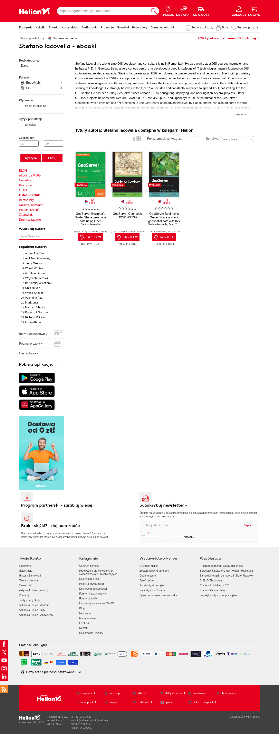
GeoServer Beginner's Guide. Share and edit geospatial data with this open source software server (164, 221)
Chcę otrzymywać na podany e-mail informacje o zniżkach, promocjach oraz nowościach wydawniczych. (188, 535)
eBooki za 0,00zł (30, 175)
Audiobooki (89, 27)
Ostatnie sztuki (29, 195)
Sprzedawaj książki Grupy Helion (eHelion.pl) (226, 570)
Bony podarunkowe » (33, 333)
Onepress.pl (87, 693)
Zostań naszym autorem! (154, 570)
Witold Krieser (34, 292)
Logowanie (25, 565)
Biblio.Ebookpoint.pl (204, 702)
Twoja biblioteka (28, 580)
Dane (24, 65)
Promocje (107, 27)
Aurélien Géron (35, 273)
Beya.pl (112, 702)
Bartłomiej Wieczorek (38, 282)
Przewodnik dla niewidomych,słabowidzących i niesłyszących (98, 572)
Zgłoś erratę (147, 580)
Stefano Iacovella (90, 224)
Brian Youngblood (179, 224)
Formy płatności (88, 598)
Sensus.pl (114, 693)
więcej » (189, 537)
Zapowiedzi (26, 214)
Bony (225, 27)
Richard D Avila (35, 317)
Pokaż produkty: (158, 138)
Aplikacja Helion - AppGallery (36, 614)
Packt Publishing (35, 105)
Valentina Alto (33, 297)
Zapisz (248, 525)
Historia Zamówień (30, 575)
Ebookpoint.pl (228, 693)
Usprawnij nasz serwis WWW (96, 603)
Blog (82, 608)
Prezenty (24, 595)
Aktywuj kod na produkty (33, 590)
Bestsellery (139, 27)
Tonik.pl (255, 716)
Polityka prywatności (91, 583)
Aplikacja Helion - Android (34, 605)
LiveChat (84, 623)
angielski (30, 124)
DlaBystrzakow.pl (174, 693)
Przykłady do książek (152, 585)
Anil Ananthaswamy (37, 258)
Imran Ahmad (33, 322)
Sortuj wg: (212, 138)
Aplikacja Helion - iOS (32, 609)
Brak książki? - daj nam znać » (51, 525)
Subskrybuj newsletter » (163, 505)
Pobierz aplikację (202, 27)
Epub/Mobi (44, 82)
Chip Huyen (32, 287)
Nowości (123, 27)
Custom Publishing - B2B (215, 585)
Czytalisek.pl (144, 702)
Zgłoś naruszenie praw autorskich (159, 595)
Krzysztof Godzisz (36, 312)
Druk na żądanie (30, 219)
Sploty (168, 702)
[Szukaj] (154, 11)
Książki (41, 27)
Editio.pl (141, 693)
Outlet (23, 190)
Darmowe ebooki (162, 27)
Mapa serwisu (87, 618)
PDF (44, 88)
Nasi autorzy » (28, 353)
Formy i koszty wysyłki (93, 593)
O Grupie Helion (149, 565)
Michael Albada (35, 307)
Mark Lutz (31, 302)
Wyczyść (31, 158)
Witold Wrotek (34, 268)
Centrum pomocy (89, 565)
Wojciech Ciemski (36, 278)
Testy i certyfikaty (29, 600)
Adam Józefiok (34, 253)
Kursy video (69, 27)
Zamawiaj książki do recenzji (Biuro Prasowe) (226, 575)
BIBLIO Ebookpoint (211, 580)
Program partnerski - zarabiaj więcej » (58, 505)
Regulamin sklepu (89, 578)
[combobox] (185, 139)
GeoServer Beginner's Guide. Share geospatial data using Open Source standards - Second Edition (90, 221)
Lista (133, 138)
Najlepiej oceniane (31, 205)
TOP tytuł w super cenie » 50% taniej (227, 38)
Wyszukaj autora (32, 229)
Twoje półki (25, 585)
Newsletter (85, 613)
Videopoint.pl (88, 702)
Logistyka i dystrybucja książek (218, 595)
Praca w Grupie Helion (213, 590)
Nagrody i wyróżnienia (152, 590)
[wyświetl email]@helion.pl (93, 720)
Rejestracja (25, 570)
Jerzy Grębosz (34, 263)
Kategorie (25, 27)
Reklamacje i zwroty (91, 632)
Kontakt (83, 627)
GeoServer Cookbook (127, 213)
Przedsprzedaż (29, 209)
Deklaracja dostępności (93, 588)
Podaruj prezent (247, 27)
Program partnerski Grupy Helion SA (221, 565)
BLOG (23, 170)
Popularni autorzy (33, 247)
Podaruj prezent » (30, 343)
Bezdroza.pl (199, 693)
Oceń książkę (148, 575)
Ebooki (53, 27)
